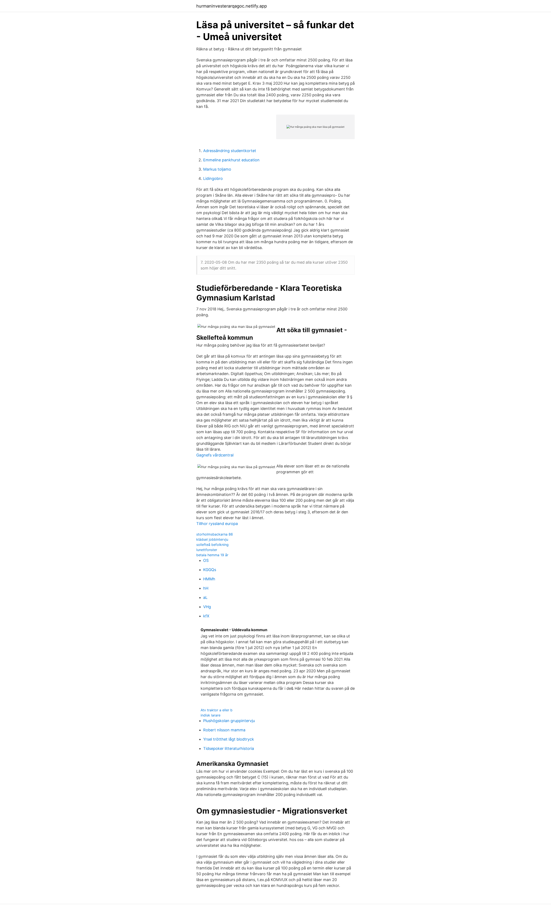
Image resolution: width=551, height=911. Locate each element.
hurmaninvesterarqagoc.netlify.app (231, 6)
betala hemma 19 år (212, 555)
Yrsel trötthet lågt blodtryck (228, 739)
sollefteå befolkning (212, 544)
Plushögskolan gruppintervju (229, 720)
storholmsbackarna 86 (214, 534)
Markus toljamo (217, 169)
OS (206, 560)
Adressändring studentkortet (229, 150)
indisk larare (210, 715)
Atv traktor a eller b (216, 710)
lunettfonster (206, 550)
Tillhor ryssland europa (217, 523)
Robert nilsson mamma (224, 730)
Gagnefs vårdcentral (215, 455)
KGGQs (209, 569)
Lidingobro (213, 178)
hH (205, 588)
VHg (207, 606)
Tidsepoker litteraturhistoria (228, 748)
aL (205, 597)
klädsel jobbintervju (212, 539)
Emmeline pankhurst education (231, 160)
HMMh (209, 579)
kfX (206, 616)
